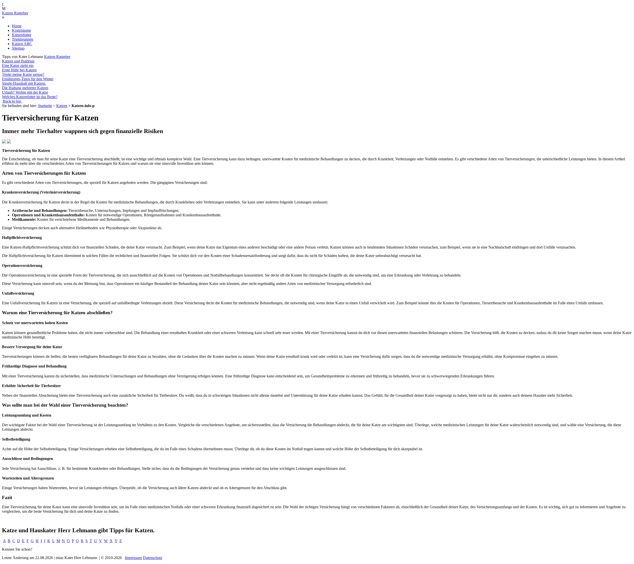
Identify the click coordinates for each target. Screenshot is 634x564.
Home (17, 26)
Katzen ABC (22, 44)
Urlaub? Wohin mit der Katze (25, 92)
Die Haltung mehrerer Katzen (25, 88)
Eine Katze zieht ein (17, 65)
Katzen (61, 106)
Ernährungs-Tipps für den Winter (27, 79)
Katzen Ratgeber (15, 13)
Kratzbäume (21, 30)
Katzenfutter (21, 35)
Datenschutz (152, 558)
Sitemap (18, 48)
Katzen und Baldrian (18, 61)
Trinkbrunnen (22, 39)
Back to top (12, 101)
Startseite (45, 106)
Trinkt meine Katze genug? (23, 74)
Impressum (133, 558)
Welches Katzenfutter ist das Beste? (29, 97)
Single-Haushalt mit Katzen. (24, 83)
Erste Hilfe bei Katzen (19, 70)
